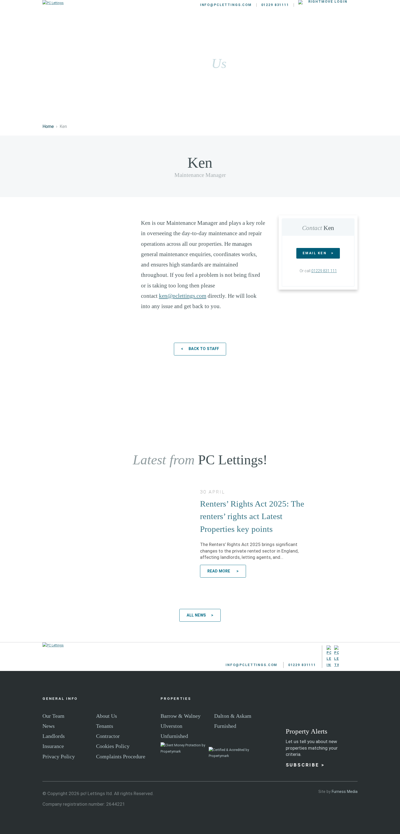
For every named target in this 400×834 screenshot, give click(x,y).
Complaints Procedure (120, 756)
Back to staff (204, 349)
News (48, 726)
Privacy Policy (58, 756)
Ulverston (171, 726)
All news (196, 615)
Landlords (167, 25)
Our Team (53, 716)
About (310, 25)
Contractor (108, 736)
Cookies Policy (113, 746)
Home (48, 126)
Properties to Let (119, 25)
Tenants (204, 25)
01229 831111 (275, 5)
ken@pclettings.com (182, 296)
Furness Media (345, 791)
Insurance (53, 746)
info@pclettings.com (226, 5)
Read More (219, 571)
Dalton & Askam (232, 716)
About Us (106, 716)
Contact (341, 25)
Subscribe (302, 765)
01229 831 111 (324, 271)
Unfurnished (174, 736)
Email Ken (315, 253)
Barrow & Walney (181, 716)
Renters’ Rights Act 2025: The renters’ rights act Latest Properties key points (252, 516)
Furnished (225, 726)
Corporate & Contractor (258, 25)
